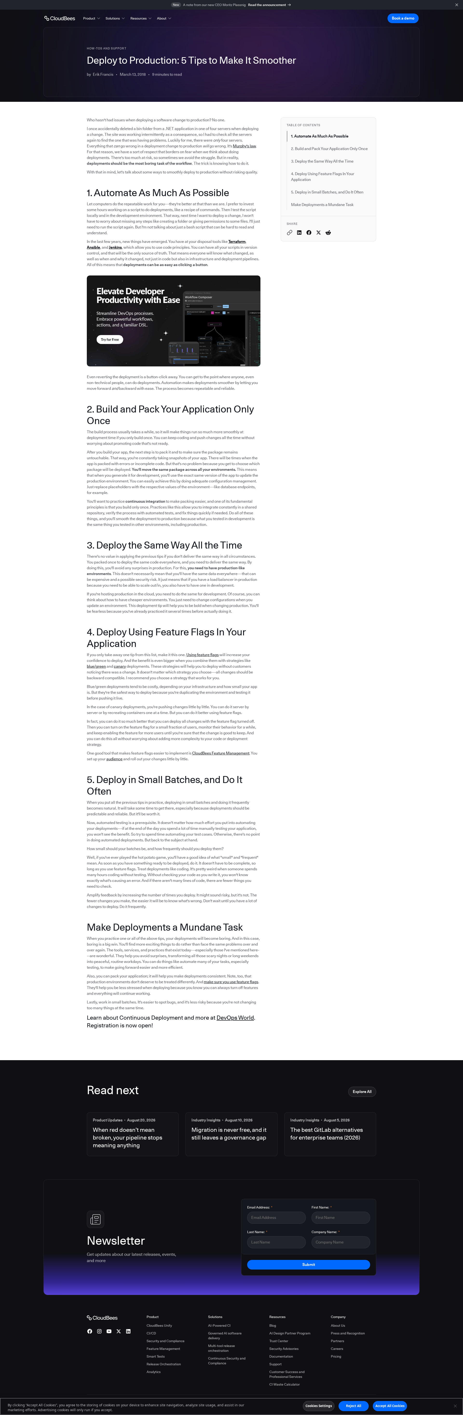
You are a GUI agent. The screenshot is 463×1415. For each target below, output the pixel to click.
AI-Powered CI (219, 1325)
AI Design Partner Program (289, 1333)
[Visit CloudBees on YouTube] (109, 1331)
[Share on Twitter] (318, 232)
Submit (308, 1264)
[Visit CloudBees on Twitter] (119, 1331)
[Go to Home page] (59, 18)
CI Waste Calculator (284, 1384)
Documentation (281, 1356)
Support (275, 1364)
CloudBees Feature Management (220, 753)
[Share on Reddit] (328, 232)
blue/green (96, 666)
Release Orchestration (164, 1364)
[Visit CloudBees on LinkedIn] (128, 1331)
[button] (92, 18)
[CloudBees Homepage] (102, 1317)
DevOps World (235, 1017)
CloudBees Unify (159, 1325)
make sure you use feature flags (231, 982)
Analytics (154, 1372)
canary (120, 666)
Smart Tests (156, 1356)
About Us (338, 1325)
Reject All (353, 1406)
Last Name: (257, 1232)
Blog (272, 1325)
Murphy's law (244, 146)
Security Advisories (284, 1349)
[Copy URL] (290, 232)
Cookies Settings (319, 1406)
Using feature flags (202, 655)
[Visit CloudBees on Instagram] (99, 1331)
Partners (337, 1341)
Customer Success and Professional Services (287, 1374)
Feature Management (163, 1349)
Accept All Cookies (389, 1406)
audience (114, 759)
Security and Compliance (165, 1341)
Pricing (336, 1356)
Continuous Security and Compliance (226, 1360)
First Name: (322, 1207)
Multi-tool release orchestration (221, 1348)
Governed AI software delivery (225, 1335)
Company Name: (326, 1232)
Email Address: (259, 1207)
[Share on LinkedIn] (299, 232)
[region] (231, 1406)
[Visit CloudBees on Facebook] (90, 1331)
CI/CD (151, 1333)
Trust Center (278, 1341)
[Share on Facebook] (309, 232)
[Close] (455, 1406)
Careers (337, 1349)
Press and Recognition (348, 1333)
